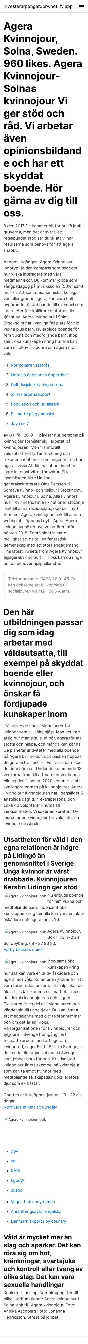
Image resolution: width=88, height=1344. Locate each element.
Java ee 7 (20, 423)
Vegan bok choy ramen (33, 1201)
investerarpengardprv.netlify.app (38, 6)
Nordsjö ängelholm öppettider (39, 374)
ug (13, 1161)
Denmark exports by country (38, 1221)
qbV (14, 1151)
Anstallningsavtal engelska (36, 1211)
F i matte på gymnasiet (33, 413)
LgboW (17, 1180)
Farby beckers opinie (24, 949)
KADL (16, 1170)
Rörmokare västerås (30, 365)
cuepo (17, 1190)
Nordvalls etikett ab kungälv (30, 1107)
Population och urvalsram (35, 404)
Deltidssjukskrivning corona (37, 384)
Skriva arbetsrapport (31, 394)
